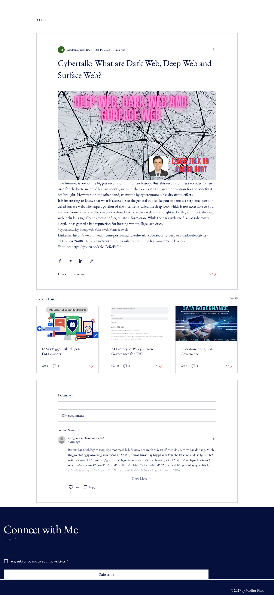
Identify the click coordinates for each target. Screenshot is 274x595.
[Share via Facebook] (60, 261)
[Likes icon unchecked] (71, 487)
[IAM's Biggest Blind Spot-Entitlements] (67, 323)
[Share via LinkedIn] (81, 261)
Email (10, 539)
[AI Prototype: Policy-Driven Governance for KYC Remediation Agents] (137, 323)
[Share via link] (91, 261)
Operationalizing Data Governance (197, 351)
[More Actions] (213, 439)
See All (234, 298)
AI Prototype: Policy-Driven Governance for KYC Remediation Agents (132, 351)
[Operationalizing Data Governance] (206, 323)
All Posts (41, 20)
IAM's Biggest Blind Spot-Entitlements (61, 351)
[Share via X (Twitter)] (70, 261)
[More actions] (213, 49)
